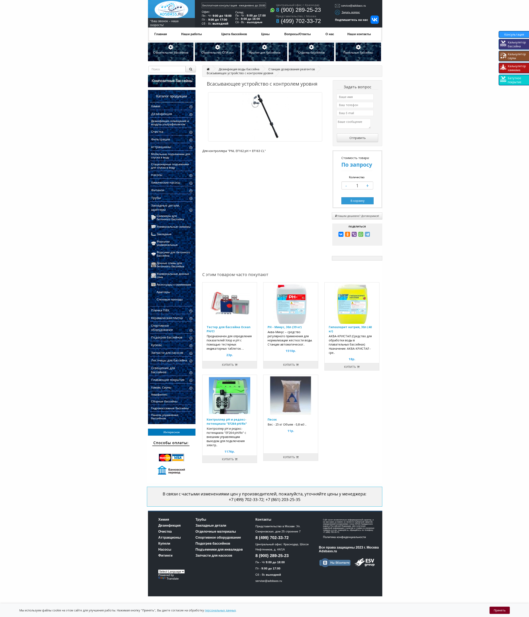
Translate (173, 578)
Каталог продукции (171, 96)
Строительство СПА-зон (217, 52)
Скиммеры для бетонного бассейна (170, 217)
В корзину (357, 201)
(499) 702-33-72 (298, 21)
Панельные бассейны (358, 52)
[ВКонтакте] (341, 234)
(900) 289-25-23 (298, 10)
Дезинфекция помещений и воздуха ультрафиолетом (170, 122)
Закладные (164, 234)
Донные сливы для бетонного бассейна (170, 264)
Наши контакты (359, 34)
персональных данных (220, 610)
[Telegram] (367, 234)
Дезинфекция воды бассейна (239, 69)
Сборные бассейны (164, 401)
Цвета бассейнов (234, 34)
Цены (265, 34)
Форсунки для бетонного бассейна (173, 254)
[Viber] (354, 234)
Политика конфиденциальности (344, 537)
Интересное (171, 432)
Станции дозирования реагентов (291, 69)
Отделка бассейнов (311, 52)
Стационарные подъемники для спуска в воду (170, 166)
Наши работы (191, 34)
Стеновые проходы (170, 299)
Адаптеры (163, 292)
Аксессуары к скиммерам (174, 284)
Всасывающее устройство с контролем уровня (240, 73)
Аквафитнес (159, 394)
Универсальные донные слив (173, 275)
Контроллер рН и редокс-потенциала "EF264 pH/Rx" (227, 421)
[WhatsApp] (361, 234)
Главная (160, 34)
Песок (272, 419)
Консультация (514, 34)
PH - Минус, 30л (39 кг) (285, 327)
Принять (500, 610)
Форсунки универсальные (167, 243)
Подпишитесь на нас (353, 20)
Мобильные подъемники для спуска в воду (170, 155)
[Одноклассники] (347, 234)
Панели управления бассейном (164, 416)
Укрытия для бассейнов (264, 52)
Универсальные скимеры (174, 226)
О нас (329, 34)
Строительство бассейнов (170, 52)
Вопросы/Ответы (297, 34)
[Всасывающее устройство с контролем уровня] (265, 116)
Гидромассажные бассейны (170, 408)
